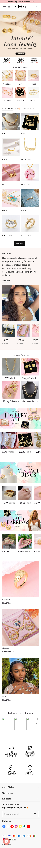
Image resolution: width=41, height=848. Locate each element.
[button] (4, 7)
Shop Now (6, 280)
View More (19, 243)
